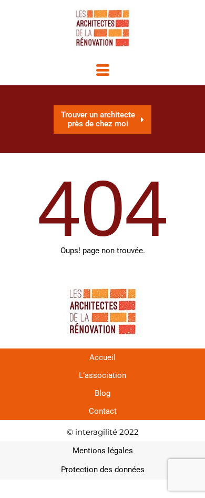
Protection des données (103, 469)
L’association (102, 375)
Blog (102, 393)
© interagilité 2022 (103, 432)
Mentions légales (103, 450)
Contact (103, 411)
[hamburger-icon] (103, 71)
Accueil (102, 357)
